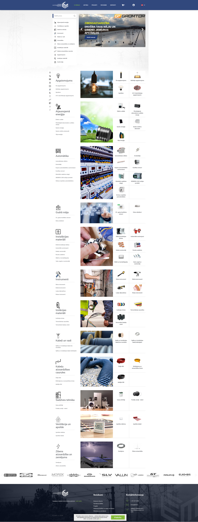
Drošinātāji (58, 164)
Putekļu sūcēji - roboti (61, 408)
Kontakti (113, 5)
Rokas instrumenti (60, 294)
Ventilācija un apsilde (63, 26)
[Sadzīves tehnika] (50, 103)
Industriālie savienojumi (62, 248)
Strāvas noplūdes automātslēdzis (64, 181)
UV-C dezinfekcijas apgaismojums (65, 95)
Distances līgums (98, 501)
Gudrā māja (60, 62)
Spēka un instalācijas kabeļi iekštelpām (66, 351)
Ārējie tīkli (58, 377)
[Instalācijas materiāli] (50, 86)
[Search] (74, 16)
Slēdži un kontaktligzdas (62, 258)
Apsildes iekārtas (60, 432)
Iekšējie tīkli (59, 384)
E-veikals (77, 5)
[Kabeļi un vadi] (50, 96)
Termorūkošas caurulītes (62, 321)
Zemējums (58, 462)
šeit (100, 519)
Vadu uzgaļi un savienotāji (63, 261)
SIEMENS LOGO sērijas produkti (64, 177)
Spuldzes (58, 92)
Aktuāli (85, 5)
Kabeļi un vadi (61, 36)
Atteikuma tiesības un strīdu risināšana (103, 508)
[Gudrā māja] (50, 82)
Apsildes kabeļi (60, 435)
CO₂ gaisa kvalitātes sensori (63, 217)
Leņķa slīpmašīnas (61, 291)
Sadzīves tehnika (61, 29)
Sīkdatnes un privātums (99, 511)
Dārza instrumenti (60, 284)
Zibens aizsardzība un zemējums (66, 44)
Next (196, 475)
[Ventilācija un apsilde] (50, 106)
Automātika (60, 40)
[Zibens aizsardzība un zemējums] (50, 110)
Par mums (104, 5)
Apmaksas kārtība (98, 503)
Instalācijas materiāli (62, 47)
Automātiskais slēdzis (61, 161)
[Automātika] (50, 79)
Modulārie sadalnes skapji (63, 174)
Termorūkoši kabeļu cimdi (62, 325)
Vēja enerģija (59, 134)
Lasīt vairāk (79, 501)
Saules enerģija (60, 128)
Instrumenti (60, 33)
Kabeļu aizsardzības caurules (65, 51)
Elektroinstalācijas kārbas (62, 245)
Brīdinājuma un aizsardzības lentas (65, 381)
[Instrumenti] (50, 89)
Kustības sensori (60, 171)
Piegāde (95, 506)
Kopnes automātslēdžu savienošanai (65, 167)
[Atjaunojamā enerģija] (50, 76)
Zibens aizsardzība (61, 466)
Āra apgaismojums (61, 85)
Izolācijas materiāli (62, 58)
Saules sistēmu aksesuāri (62, 131)
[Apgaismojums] (50, 72)
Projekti (94, 5)
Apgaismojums (61, 54)
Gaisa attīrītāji (59, 405)
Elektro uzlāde (59, 119)
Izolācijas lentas (60, 318)
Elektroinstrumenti (61, 288)
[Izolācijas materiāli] (50, 93)
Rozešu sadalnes (60, 254)
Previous (2, 475)
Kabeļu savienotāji (61, 251)
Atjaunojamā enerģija (63, 22)
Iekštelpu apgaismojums (62, 89)
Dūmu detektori (60, 221)
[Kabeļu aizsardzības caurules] (50, 99)
